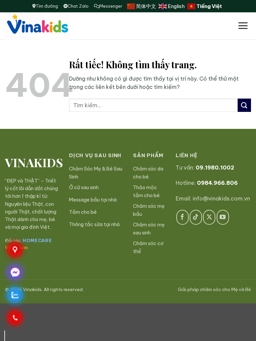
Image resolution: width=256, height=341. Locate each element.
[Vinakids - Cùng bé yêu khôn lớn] (53, 26)
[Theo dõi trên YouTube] (223, 217)
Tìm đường (47, 6)
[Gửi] (244, 105)
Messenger (110, 6)
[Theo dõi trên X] (209, 217)
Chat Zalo (78, 6)
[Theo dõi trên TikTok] (196, 217)
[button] (243, 26)
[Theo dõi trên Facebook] (182, 217)
